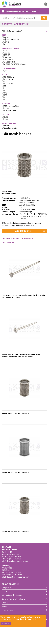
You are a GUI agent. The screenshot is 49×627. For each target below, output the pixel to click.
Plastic (6, 108)
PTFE (6, 119)
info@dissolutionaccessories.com (15, 561)
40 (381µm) (8, 84)
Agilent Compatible (11, 39)
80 (5, 88)
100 (5, 90)
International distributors (12, 595)
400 (5, 99)
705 (5, 50)
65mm (6, 125)
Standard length (10, 128)
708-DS (7, 53)
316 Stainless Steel (11, 106)
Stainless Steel (10, 110)
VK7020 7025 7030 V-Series (15, 64)
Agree (5, 623)
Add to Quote (23, 231)
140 (5, 93)
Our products (7, 587)
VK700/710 (8, 59)
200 (5, 97)
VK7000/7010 (9, 62)
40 (5, 81)
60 (5, 86)
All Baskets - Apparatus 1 (12, 31)
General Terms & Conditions (13, 599)
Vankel (6, 42)
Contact (5, 591)
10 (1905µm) (9, 77)
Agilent (7, 37)
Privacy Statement (9, 610)
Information (27, 238)
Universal (7, 57)
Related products (11, 238)
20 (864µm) (8, 79)
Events (4, 606)
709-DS (7, 55)
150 (5, 95)
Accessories (8, 242)
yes (5, 70)
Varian (6, 44)
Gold (6, 117)
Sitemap (5, 602)
